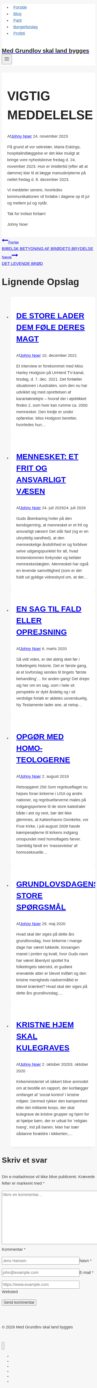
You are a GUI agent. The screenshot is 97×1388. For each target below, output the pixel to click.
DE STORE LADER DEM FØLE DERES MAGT (50, 327)
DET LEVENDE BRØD (22, 260)
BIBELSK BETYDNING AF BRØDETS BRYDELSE (47, 245)
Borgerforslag (25, 26)
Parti (17, 20)
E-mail (86, 1272)
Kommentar (13, 1249)
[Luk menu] (3, 1346)
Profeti (19, 33)
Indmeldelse (13, 44)
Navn (85, 1260)
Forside (20, 7)
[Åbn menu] (7, 59)
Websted (10, 1292)
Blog (17, 14)
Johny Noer (21, 136)
